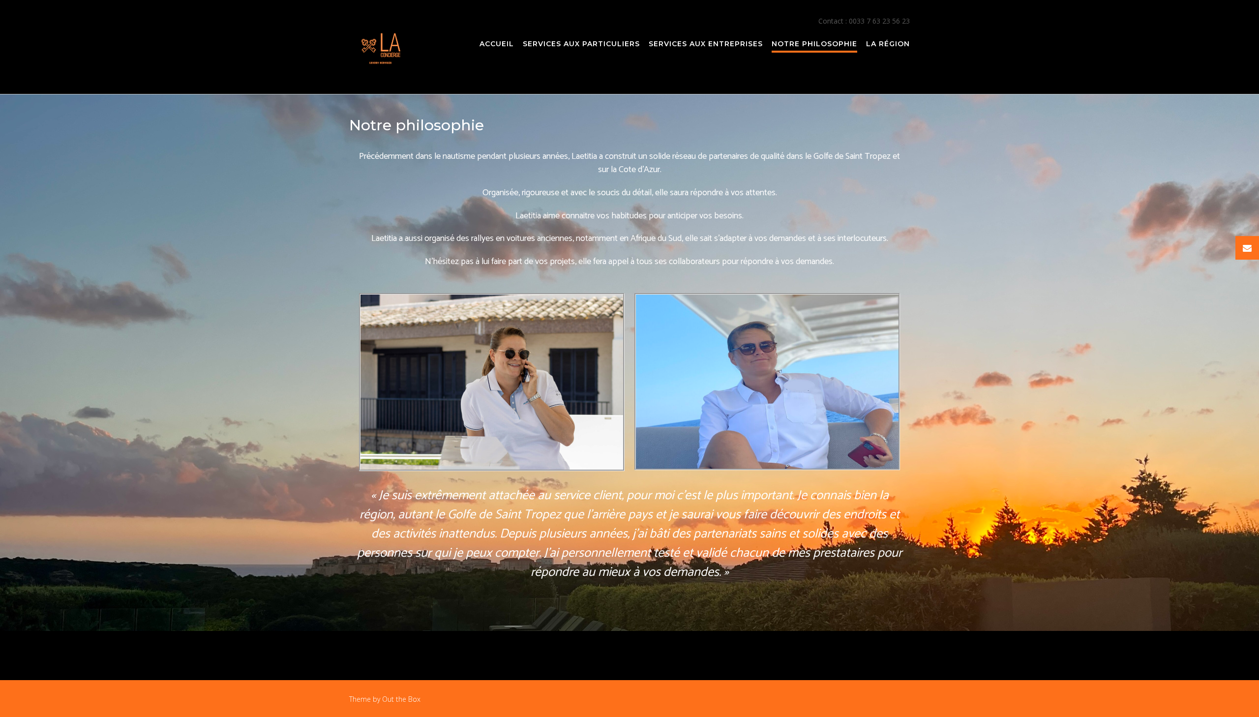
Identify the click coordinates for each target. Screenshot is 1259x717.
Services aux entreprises (706, 43)
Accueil (497, 43)
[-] (381, 47)
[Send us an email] (1247, 248)
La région (888, 43)
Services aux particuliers (581, 43)
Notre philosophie (814, 43)
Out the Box (401, 699)
